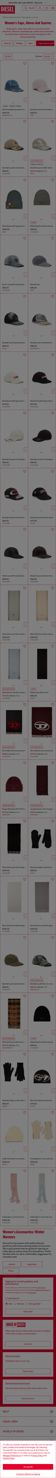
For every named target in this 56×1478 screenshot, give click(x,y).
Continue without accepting (28, 1474)
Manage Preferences (12, 1455)
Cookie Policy (9, 1458)
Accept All (28, 1467)
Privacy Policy (37, 1455)
